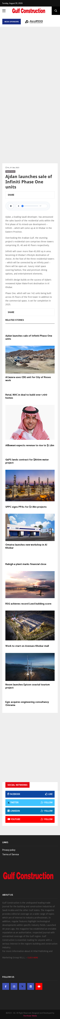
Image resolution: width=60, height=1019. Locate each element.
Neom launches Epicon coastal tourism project (27, 686)
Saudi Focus (10, 171)
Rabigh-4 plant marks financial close (25, 564)
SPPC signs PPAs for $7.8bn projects (26, 507)
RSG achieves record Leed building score (28, 603)
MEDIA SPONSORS (11, 22)
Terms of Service (10, 854)
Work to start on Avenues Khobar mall (27, 646)
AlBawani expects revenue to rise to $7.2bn (29, 445)
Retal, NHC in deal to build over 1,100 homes (26, 396)
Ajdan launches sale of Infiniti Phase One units (28, 337)
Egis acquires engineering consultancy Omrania (27, 704)
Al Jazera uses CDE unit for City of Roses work (28, 379)
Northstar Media (30, 1016)
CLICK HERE (33, 957)
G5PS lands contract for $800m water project (27, 461)
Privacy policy (8, 850)
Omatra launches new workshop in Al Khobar (26, 546)
